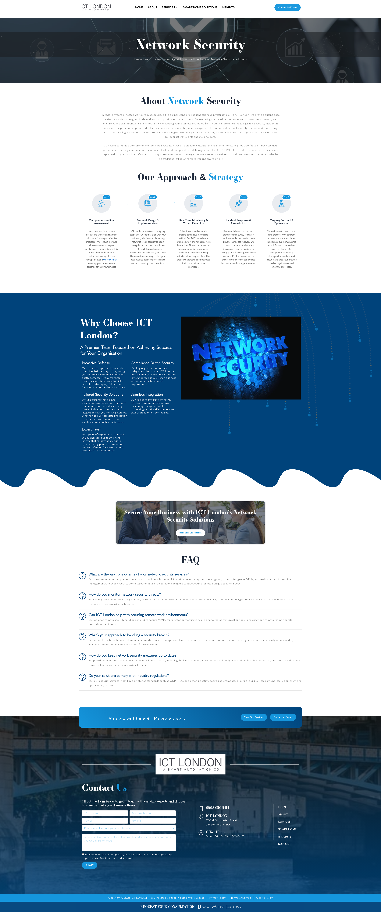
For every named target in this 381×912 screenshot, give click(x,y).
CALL (205, 906)
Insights (228, 7)
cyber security (110, 260)
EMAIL (237, 906)
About (152, 7)
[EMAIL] (229, 907)
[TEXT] (214, 907)
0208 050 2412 (217, 808)
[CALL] (199, 907)
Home (139, 7)
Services (168, 7)
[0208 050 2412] (201, 808)
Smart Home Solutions (200, 7)
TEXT (221, 906)
